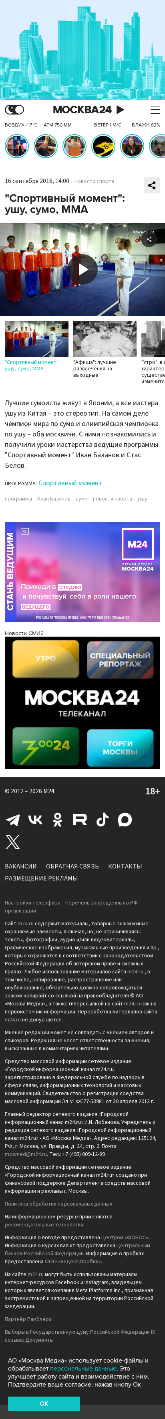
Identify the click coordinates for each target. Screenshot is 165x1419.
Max (125, 820)
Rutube (80, 820)
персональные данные (83, 1369)
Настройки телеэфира (32, 903)
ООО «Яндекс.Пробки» (73, 1262)
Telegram (13, 820)
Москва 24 (82, 110)
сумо (82, 499)
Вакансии (21, 866)
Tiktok (103, 820)
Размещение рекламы (41, 878)
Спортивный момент (70, 483)
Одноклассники (58, 820)
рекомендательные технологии (44, 1225)
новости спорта (112, 499)
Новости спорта (94, 181)
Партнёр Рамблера (28, 1319)
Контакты (125, 866)
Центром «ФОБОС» (124, 1238)
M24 (48, 791)
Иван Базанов (53, 499)
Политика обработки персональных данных (58, 1204)
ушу (142, 499)
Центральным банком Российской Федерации (77, 1250)
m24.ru (26, 924)
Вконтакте (35, 820)
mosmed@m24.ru (26, 1154)
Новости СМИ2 (24, 633)
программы (18, 499)
